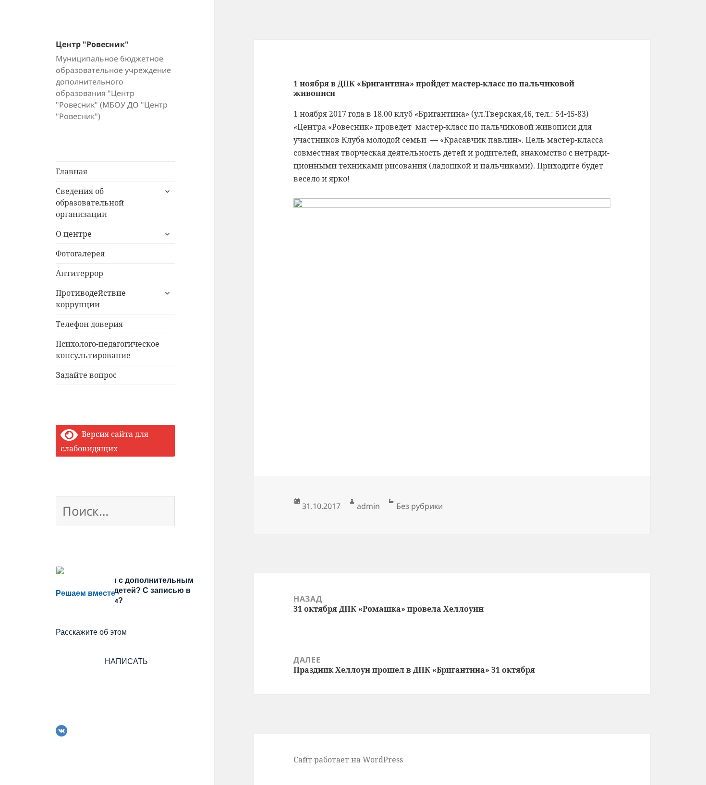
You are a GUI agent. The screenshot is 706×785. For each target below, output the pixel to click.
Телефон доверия (89, 324)
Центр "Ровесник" (92, 44)
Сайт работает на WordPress (348, 759)
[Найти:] (115, 512)
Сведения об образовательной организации (90, 202)
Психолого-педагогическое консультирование (107, 349)
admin (368, 506)
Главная (71, 171)
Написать (126, 661)
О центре (74, 234)
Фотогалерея (80, 253)
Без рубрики (419, 506)
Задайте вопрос (86, 375)
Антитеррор (79, 273)
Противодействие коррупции (91, 299)
